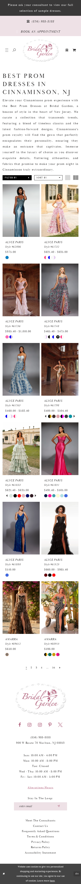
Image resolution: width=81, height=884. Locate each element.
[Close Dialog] (3, 874)
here (52, 880)
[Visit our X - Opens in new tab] (60, 725)
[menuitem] (74, 50)
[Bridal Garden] (40, 50)
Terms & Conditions (40, 836)
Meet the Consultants (40, 820)
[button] (6, 50)
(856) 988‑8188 (40, 737)
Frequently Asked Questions (40, 831)
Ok (76, 873)
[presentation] (21, 210)
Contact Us (40, 826)
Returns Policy (40, 847)
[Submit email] (58, 806)
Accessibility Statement (40, 853)
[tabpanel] (50, 416)
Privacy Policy (40, 842)
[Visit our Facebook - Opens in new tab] (19, 725)
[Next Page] (60, 668)
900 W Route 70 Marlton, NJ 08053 (40, 743)
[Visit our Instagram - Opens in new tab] (29, 725)
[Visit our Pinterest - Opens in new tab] (50, 725)
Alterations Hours (40, 787)
